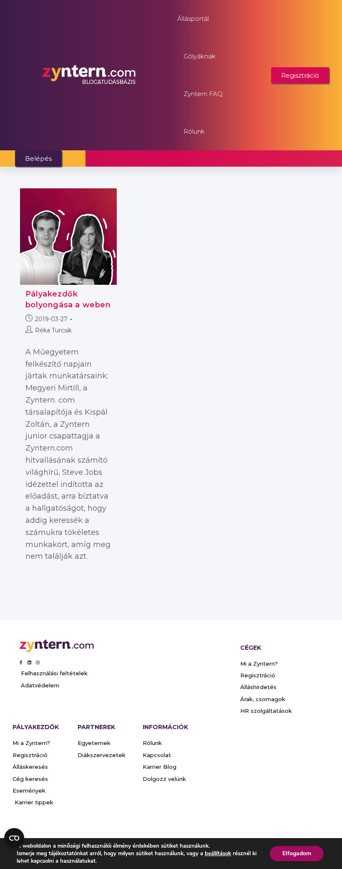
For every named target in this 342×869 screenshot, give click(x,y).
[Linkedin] (29, 662)
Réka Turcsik (53, 330)
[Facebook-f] (21, 662)
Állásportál (193, 19)
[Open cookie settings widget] (14, 838)
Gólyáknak (200, 56)
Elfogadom (296, 853)
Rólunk (194, 131)
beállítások (218, 853)
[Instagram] (37, 662)
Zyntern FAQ (203, 94)
